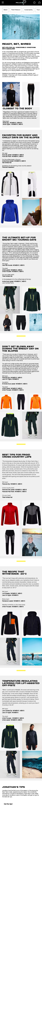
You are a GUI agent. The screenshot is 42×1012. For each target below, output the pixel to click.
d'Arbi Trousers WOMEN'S (10, 271)
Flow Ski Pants (6, 156)
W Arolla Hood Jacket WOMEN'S (12, 384)
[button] (3, 2)
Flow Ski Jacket (7, 155)
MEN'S (21, 124)
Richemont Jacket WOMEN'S (11, 601)
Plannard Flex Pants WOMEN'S (11, 491)
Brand (5, 10)
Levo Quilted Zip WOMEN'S (10, 710)
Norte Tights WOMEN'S (10, 124)
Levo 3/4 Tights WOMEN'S (10, 379)
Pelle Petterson (15, 10)
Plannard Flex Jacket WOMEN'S (12, 489)
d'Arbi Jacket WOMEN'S (9, 270)
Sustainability (28, 10)
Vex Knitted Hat (6, 162)
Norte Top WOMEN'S (9, 123)
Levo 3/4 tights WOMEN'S (10, 595)
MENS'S (19, 123)
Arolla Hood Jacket (8, 161)
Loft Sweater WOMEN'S (9, 593)
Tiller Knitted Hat (7, 276)
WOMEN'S (15, 155)
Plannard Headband (8, 167)
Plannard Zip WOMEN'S (9, 377)
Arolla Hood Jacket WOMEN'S (11, 281)
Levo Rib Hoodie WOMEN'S (10, 265)
